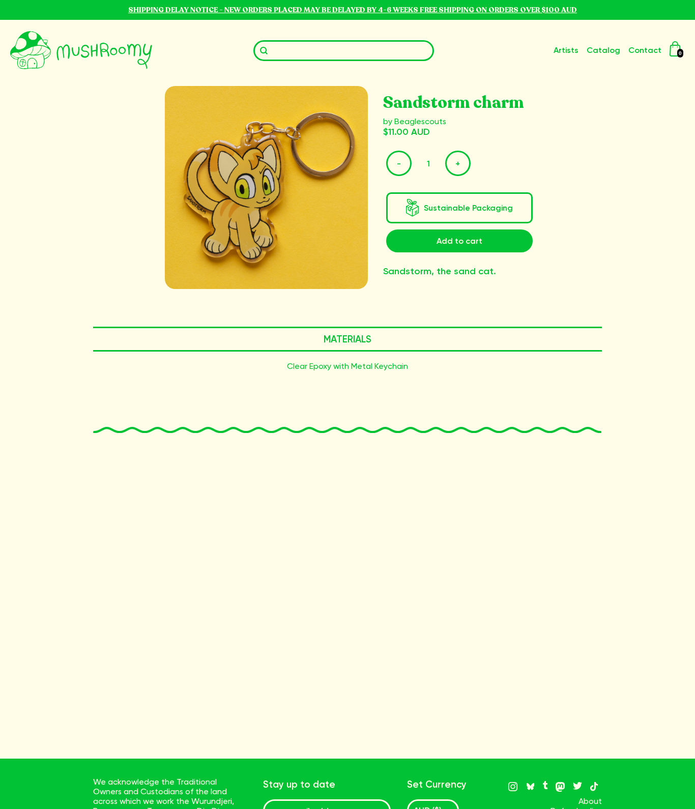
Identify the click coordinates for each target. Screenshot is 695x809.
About (590, 801)
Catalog (603, 50)
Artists (566, 50)
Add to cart (459, 241)
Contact (644, 50)
